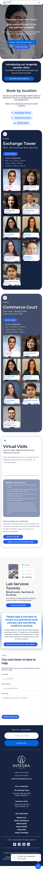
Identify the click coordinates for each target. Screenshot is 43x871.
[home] (7, 2)
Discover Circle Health (19, 79)
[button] (39, 3)
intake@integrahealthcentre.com (21, 778)
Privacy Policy (10, 857)
